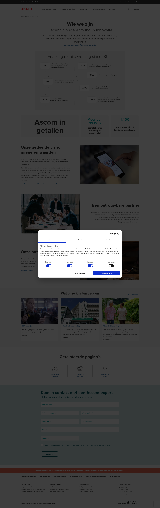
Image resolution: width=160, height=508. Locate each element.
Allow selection (80, 273)
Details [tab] (80, 240)
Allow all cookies (106, 273)
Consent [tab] (52, 240)
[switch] (69, 265)
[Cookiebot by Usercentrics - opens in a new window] (111, 233)
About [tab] (108, 240)
